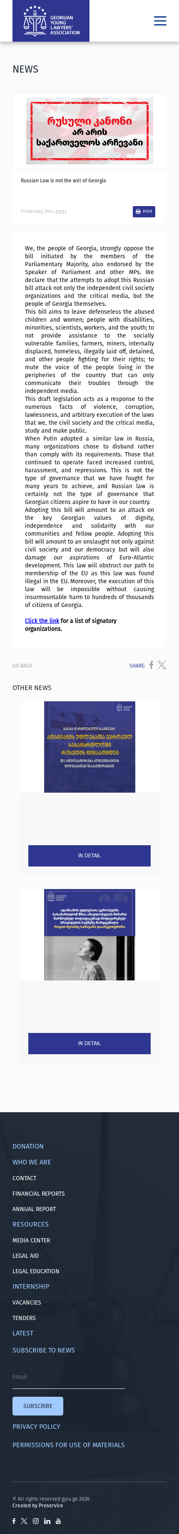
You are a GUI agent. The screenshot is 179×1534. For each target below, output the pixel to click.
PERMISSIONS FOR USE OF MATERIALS (68, 1445)
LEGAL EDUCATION (36, 1271)
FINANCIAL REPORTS (38, 1193)
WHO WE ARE (31, 1162)
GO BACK (22, 666)
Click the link (42, 621)
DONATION (28, 1146)
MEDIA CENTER (31, 1240)
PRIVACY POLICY (36, 1427)
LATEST (22, 1333)
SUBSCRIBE (37, 1406)
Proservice (51, 1506)
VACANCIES (26, 1302)
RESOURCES (30, 1224)
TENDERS (24, 1318)
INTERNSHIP (30, 1286)
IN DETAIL (89, 856)
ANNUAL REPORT (34, 1209)
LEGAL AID (25, 1255)
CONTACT (24, 1178)
